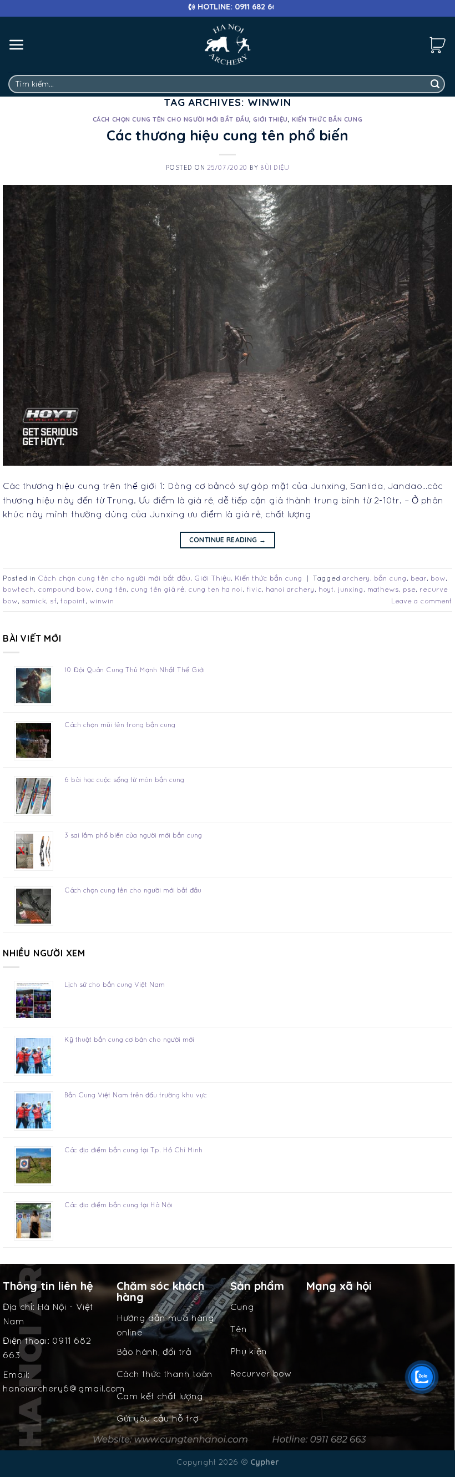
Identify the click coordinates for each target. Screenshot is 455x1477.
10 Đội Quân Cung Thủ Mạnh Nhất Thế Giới (134, 669)
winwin (101, 601)
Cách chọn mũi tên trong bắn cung (119, 724)
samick (34, 601)
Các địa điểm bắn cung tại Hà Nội (118, 1204)
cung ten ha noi (215, 589)
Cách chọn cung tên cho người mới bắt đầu (171, 119)
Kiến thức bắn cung (327, 119)
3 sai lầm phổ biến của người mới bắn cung (133, 835)
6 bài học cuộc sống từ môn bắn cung (124, 779)
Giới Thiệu (270, 119)
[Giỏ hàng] (438, 44)
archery (356, 578)
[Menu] (16, 44)
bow (438, 578)
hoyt (326, 589)
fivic (254, 589)
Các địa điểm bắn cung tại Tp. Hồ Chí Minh (133, 1149)
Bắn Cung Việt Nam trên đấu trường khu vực (135, 1094)
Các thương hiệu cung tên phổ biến (227, 135)
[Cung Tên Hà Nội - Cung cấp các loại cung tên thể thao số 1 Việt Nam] (227, 44)
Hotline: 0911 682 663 (190, 7)
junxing (350, 589)
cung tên (111, 589)
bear (419, 578)
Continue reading (227, 540)
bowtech (18, 589)
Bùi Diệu (274, 167)
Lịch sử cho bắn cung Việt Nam (114, 984)
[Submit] (435, 84)
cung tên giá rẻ (157, 589)
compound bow (65, 589)
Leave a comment (421, 601)
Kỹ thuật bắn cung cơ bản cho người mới (129, 1039)
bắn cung (390, 578)
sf (53, 601)
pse (409, 589)
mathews (383, 589)
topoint (72, 601)
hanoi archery (290, 589)
